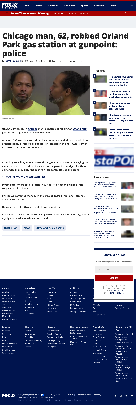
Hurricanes (29, 310)
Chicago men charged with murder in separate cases (120, 106)
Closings (28, 301)
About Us (98, 327)
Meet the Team (99, 346)
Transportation (53, 292)
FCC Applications (100, 359)
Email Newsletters (100, 337)
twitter (126, 396)
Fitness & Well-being (33, 340)
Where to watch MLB (124, 342)
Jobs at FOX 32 (99, 350)
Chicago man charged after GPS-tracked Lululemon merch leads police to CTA (105, 184)
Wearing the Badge (55, 337)
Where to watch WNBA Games (122, 374)
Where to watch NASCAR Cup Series (123, 347)
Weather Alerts (31, 297)
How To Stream (100, 330)
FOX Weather (30, 313)
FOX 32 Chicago (27, 61)
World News (7, 298)
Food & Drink (121, 301)
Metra (50, 301)
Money (6, 327)
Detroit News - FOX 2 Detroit (78, 337)
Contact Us (97, 340)
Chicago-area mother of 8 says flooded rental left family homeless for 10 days (105, 196)
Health (29, 327)
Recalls (28, 346)
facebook (116, 396)
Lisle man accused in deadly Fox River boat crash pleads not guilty (120, 94)
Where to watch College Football (122, 338)
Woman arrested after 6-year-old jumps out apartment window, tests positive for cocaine (104, 234)
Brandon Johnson (77, 308)
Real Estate (7, 346)
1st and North (53, 330)
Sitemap (96, 362)
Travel (50, 295)
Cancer (28, 330)
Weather (30, 288)
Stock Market (8, 353)
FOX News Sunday (10, 319)
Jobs (4, 340)
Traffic (51, 288)
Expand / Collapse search (132, 5)
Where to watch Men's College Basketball (122, 359)
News (27, 227)
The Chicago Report (78, 298)
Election (73, 292)
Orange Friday (53, 346)
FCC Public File (99, 356)
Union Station (53, 311)
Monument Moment (56, 343)
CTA (49, 298)
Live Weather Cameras (30, 293)
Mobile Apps (98, 334)
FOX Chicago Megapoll (7, 314)
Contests (97, 343)
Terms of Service (116, 293)
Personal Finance (9, 343)
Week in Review (54, 334)
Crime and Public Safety (50, 227)
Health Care (30, 343)
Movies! (118, 305)
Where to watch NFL (124, 334)
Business (6, 330)
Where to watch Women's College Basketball (122, 367)
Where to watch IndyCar (122, 352)
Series (51, 327)
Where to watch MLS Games (124, 379)
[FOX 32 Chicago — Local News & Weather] (11, 5)
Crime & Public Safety (8, 302)
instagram (121, 396)
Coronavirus (30, 334)
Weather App (30, 307)
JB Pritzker (74, 305)
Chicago (32, 128)
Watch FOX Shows (123, 308)
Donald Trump (76, 301)
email (132, 396)
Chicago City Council (79, 311)
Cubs (95, 301)
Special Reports (8, 310)
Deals (4, 337)
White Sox (97, 305)
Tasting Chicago (54, 340)
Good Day (6, 307)
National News (8, 295)
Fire (94, 308)
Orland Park (40, 61)
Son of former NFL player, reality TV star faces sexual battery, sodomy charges (105, 221)
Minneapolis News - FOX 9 (78, 343)
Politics (74, 288)
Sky (94, 311)
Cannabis (29, 337)
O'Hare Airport (53, 305)
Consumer (6, 334)
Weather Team (31, 304)
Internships (97, 353)
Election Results (77, 295)
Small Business (8, 350)
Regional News (79, 327)
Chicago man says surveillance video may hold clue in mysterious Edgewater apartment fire (106, 209)
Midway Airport (53, 308)
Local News (7, 292)
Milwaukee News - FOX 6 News (78, 331)
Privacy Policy (117, 290)
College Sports (99, 314)
